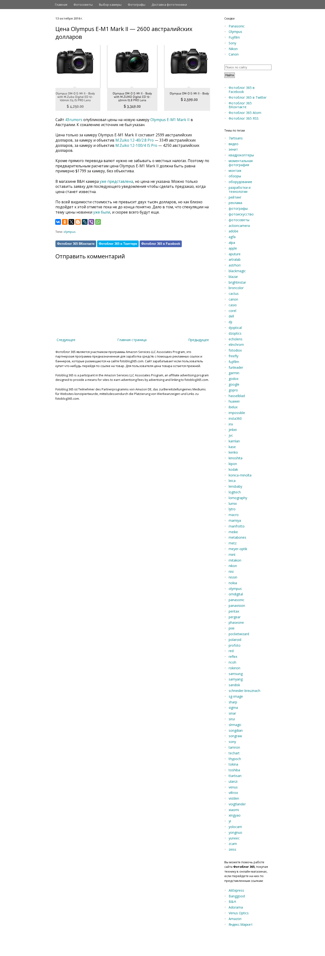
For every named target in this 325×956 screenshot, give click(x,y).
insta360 (235, 418)
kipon (233, 463)
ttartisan (235, 775)
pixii (231, 628)
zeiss (232, 849)
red (231, 651)
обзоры (235, 176)
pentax (234, 611)
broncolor (236, 288)
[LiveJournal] (85, 222)
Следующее (66, 339)
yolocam (235, 826)
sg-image (236, 696)
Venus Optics (239, 913)
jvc (231, 435)
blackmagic (237, 271)
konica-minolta (240, 475)
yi (230, 821)
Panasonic (237, 26)
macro (234, 514)
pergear (235, 617)
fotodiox (235, 350)
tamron (234, 747)
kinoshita (235, 458)
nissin (233, 577)
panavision (237, 605)
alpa (232, 242)
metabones (237, 537)
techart (234, 753)
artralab (235, 259)
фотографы (238, 208)
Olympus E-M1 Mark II (170, 119)
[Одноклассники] (65, 222)
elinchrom (236, 344)
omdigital (236, 594)
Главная (61, 4)
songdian (236, 730)
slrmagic (235, 724)
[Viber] (91, 222)
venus (233, 787)
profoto (235, 645)
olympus (70, 232)
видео (233, 144)
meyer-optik (238, 549)
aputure (235, 254)
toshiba (234, 770)
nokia (233, 583)
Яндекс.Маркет (241, 924)
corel (232, 310)
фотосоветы (239, 220)
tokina (233, 764)
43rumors (73, 119)
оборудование (240, 181)
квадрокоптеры (241, 155)
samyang (236, 679)
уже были (101, 212)
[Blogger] (78, 222)
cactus (234, 293)
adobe (233, 231)
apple (233, 248)
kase (232, 447)
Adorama (236, 907)
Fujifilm (234, 37)
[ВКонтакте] (58, 222)
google (234, 384)
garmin (234, 373)
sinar (232, 713)
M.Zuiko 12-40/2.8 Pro (134, 140)
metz (232, 543)
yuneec (234, 838)
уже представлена (116, 181)
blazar (233, 276)
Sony (232, 43)
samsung (236, 673)
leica (232, 480)
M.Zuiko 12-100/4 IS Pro (136, 145)
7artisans (236, 138)
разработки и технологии (240, 189)
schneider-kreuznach (244, 690)
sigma (233, 707)
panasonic (236, 600)
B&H (232, 901)
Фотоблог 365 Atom (245, 112)
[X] (71, 222)
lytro (232, 509)
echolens (235, 339)
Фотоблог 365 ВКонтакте (75, 243)
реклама (235, 202)
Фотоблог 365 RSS (244, 118)
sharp (233, 702)
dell (231, 316)
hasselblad (237, 396)
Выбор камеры (110, 4)
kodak (233, 469)
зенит (233, 149)
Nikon (233, 48)
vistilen (234, 798)
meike (233, 532)
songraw (235, 736)
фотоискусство (241, 214)
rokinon (234, 668)
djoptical (235, 327)
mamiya (235, 520)
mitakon (235, 560)
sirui (232, 719)
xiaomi (234, 810)
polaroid (235, 639)
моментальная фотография (241, 162)
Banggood (237, 896)
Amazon (235, 918)
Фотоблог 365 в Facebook (160, 243)
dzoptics (235, 333)
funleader (236, 367)
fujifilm (234, 361)
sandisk (234, 685)
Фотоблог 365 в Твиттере (118, 243)
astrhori (235, 265)
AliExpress (236, 890)
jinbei (233, 429)
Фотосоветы (83, 4)
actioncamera (239, 225)
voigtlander (237, 804)
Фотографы (136, 4)
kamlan (234, 441)
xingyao (235, 815)
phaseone (236, 622)
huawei (234, 401)
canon (233, 299)
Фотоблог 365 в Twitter (247, 97)
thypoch (235, 759)
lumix (233, 503)
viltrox (233, 792)
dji (230, 322)
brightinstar (237, 282)
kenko (233, 452)
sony (232, 741)
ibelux (233, 407)
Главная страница (132, 339)
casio (233, 305)
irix (231, 424)
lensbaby (235, 486)
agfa (232, 237)
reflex (233, 656)
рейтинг (235, 197)
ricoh (232, 662)
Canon (234, 54)
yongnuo (235, 832)
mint (232, 554)
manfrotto (237, 526)
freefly (233, 356)
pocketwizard (239, 634)
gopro (233, 390)
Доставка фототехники (169, 4)
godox (233, 378)
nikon (233, 565)
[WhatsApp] (98, 222)
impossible (237, 412)
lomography (238, 498)
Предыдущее (198, 339)
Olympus (235, 31)
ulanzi (233, 781)
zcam (233, 843)
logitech (235, 492)
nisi (231, 571)
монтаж (235, 170)
